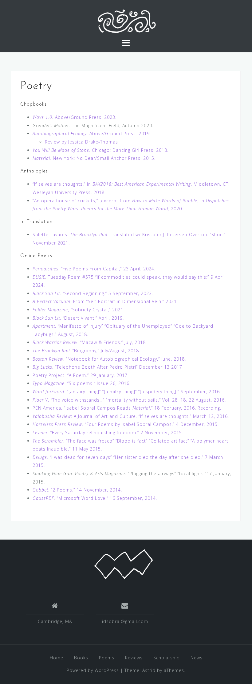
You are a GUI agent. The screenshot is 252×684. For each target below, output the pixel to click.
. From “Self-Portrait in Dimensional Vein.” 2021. (105, 301)
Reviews (134, 658)
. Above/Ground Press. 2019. (92, 133)
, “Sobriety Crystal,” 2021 (78, 310)
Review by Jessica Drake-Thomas (81, 142)
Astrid (149, 670)
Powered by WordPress (93, 670)
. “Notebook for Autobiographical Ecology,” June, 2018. (109, 359)
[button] (126, 21)
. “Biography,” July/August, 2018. (86, 351)
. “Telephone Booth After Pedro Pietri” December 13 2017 (107, 367)
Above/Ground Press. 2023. (74, 117)
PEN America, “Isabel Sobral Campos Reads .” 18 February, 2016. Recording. (127, 408)
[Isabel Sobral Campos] (123, 564)
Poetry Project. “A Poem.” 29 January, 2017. (81, 375)
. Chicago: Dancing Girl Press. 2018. (100, 150)
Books (81, 658)
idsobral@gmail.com (125, 621)
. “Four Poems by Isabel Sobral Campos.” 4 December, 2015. (126, 424)
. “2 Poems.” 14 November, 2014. (77, 490)
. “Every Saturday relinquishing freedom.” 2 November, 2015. (108, 432)
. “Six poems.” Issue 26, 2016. (82, 383)
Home (56, 658)
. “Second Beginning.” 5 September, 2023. (93, 293)
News (197, 658)
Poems (106, 658)
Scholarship (166, 658)
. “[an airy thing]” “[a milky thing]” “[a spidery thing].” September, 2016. (127, 392)
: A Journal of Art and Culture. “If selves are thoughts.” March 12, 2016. (131, 416)
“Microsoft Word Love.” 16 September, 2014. (95, 498)
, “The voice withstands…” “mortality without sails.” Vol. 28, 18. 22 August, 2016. (129, 400)
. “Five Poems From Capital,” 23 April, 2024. (94, 269)
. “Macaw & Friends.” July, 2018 (89, 342)
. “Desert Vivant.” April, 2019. (78, 318)
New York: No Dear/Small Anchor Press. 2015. (94, 158)
